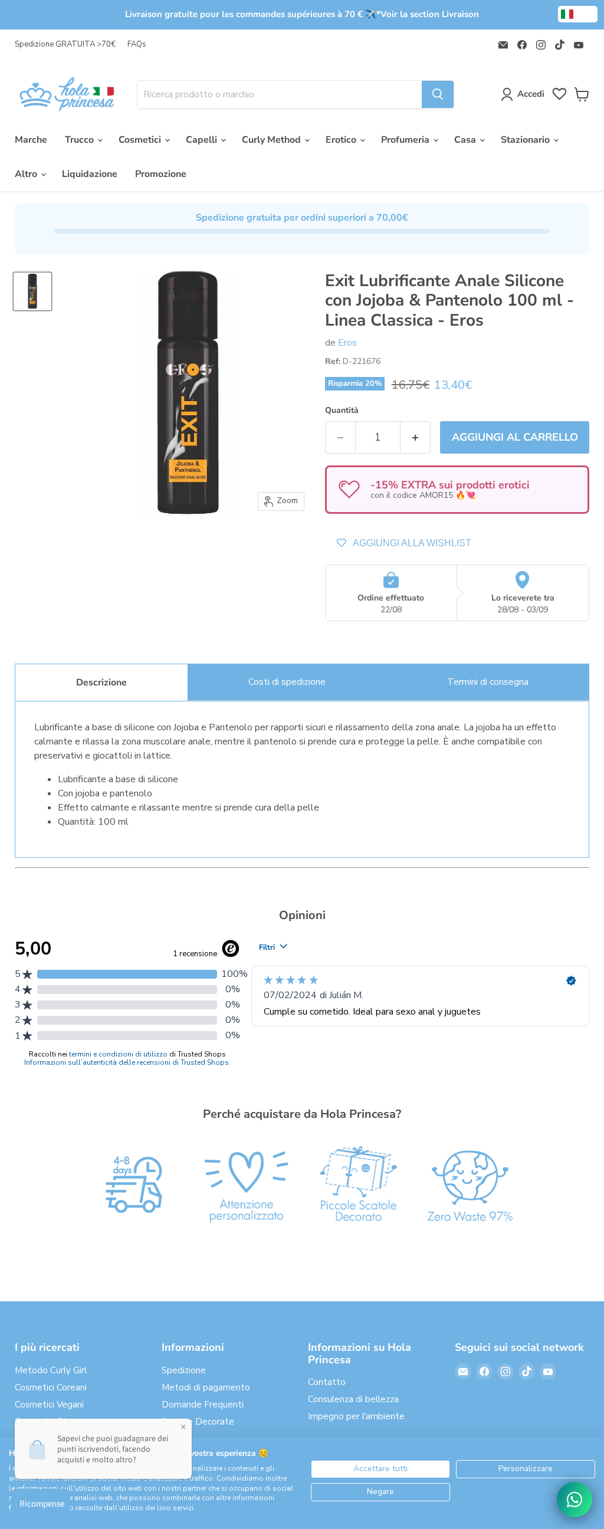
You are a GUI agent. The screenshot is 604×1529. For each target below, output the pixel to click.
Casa (466, 139)
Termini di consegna (487, 681)
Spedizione (184, 1370)
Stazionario (526, 139)
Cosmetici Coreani (51, 1387)
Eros (347, 342)
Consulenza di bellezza (353, 1399)
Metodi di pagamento (206, 1387)
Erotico (342, 139)
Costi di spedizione (287, 681)
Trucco (80, 139)
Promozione (160, 174)
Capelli (202, 139)
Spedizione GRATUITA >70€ (65, 44)
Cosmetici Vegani (49, 1404)
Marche (31, 139)
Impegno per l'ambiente (356, 1416)
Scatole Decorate (198, 1422)
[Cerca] (438, 94)
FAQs (136, 44)
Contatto (327, 1382)
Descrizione (101, 682)
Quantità (342, 410)
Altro (27, 174)
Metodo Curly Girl (51, 1370)
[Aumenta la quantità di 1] (416, 437)
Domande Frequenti (203, 1404)
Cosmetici (141, 139)
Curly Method (272, 139)
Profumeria (406, 139)
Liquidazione (89, 174)
